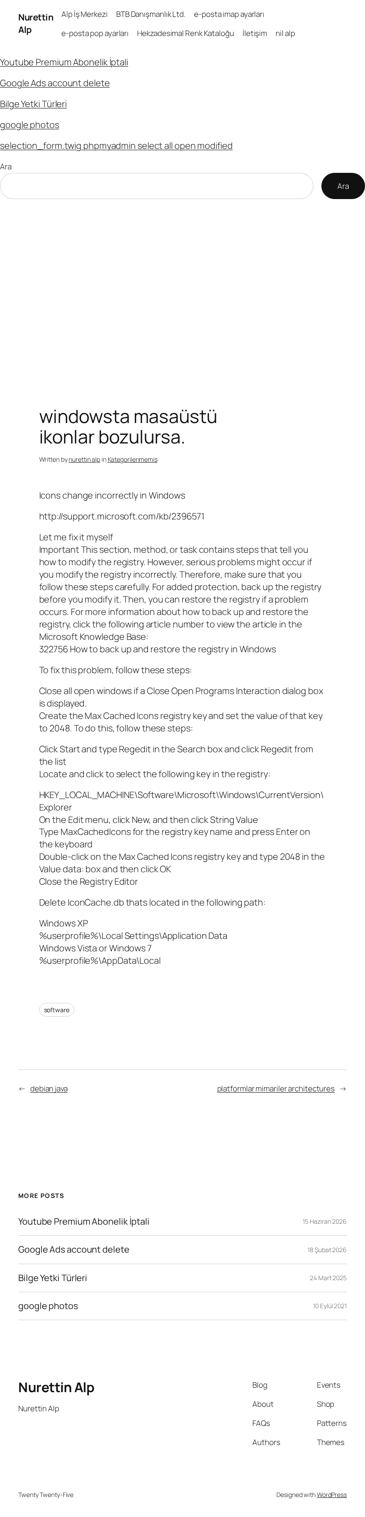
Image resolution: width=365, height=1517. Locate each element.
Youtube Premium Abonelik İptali (64, 62)
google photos (29, 125)
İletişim (255, 33)
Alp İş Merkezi (84, 14)
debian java (49, 1088)
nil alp (285, 33)
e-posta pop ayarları (95, 33)
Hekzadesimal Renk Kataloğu (185, 33)
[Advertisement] (182, 292)
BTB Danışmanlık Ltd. (151, 14)
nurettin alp (84, 459)
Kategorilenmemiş (133, 459)
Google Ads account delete (55, 83)
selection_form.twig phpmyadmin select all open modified (116, 146)
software (56, 1010)
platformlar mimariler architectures (276, 1088)
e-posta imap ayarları (229, 14)
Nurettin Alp (56, 1387)
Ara (6, 166)
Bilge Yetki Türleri (33, 104)
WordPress (332, 1494)
